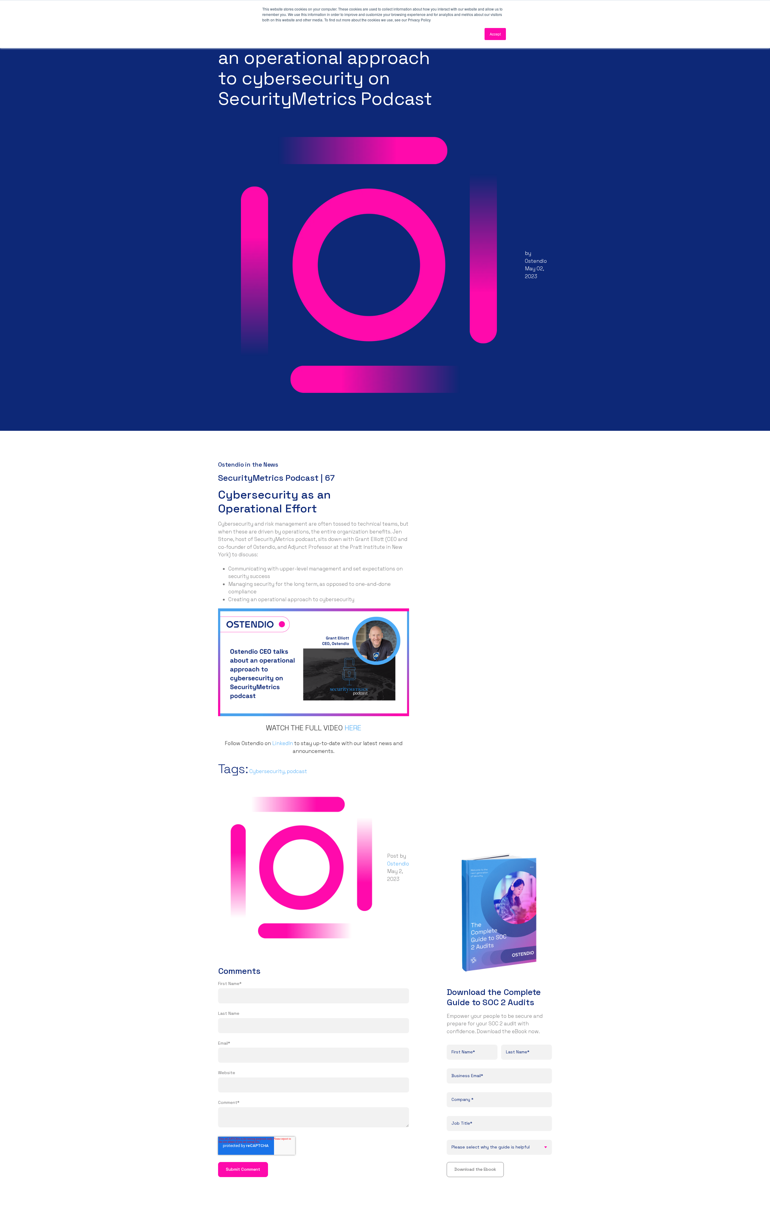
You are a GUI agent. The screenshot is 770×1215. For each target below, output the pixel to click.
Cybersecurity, (268, 771)
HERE (353, 727)
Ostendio (536, 261)
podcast (297, 771)
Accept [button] (495, 33)
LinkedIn (282, 743)
